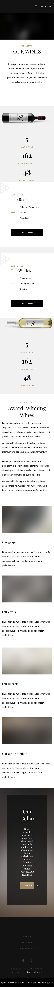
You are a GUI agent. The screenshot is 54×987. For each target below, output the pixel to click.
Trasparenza (27, 948)
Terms (27, 936)
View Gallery (29, 885)
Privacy (27, 942)
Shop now (27, 232)
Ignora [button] (50, 982)
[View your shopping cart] (36, 6)
